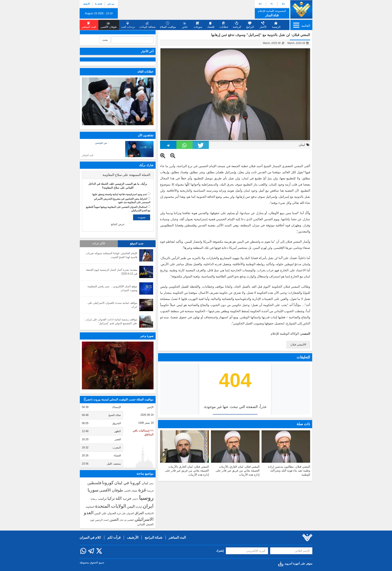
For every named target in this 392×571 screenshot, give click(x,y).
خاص (185, 26)
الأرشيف (86, 4)
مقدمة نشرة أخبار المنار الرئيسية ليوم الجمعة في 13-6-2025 (111, 271)
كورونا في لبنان (127, 482)
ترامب (102, 498)
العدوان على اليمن (105, 513)
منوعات (198, 26)
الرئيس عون (96, 520)
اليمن (131, 506)
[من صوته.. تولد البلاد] (118, 365)
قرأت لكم (114, 537)
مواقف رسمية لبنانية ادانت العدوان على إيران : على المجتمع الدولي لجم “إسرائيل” (110, 321)
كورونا (108, 482)
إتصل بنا (98, 4)
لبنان (302, 144)
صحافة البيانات (147, 26)
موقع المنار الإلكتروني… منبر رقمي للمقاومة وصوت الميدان (112, 288)
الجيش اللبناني (145, 524)
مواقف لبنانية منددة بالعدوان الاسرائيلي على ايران (112, 304)
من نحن (110, 4)
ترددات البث (128, 26)
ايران (148, 506)
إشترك (220, 550)
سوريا (93, 490)
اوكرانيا (139, 507)
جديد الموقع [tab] (137, 243)
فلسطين (94, 483)
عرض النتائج (118, 224)
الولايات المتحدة (110, 506)
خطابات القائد (145, 71)
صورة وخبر (147, 335)
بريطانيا (94, 499)
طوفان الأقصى (111, 490)
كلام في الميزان (90, 537)
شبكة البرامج (153, 537)
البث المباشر (87, 155)
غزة (142, 490)
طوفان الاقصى (130, 490)
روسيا (146, 497)
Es (283, 4)
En (260, 4)
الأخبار (263, 26)
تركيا (111, 498)
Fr (272, 4)
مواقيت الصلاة (168, 26)
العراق (139, 513)
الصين (114, 519)
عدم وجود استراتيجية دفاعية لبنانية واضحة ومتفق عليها (119, 194)
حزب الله (123, 498)
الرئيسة (276, 26)
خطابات (223, 26)
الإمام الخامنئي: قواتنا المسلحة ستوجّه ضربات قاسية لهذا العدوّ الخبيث (111, 255)
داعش (135, 499)
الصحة (106, 520)
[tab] (117, 175)
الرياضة (237, 26)
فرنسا (150, 490)
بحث (105, 39)
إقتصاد (210, 26)
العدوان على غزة (125, 513)
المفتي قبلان (297, 344)
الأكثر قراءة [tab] (98, 243)
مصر (151, 483)
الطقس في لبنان (126, 520)
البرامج (250, 26)
